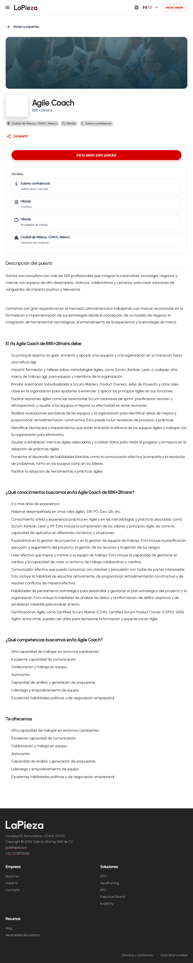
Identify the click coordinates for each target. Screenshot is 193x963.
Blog (9, 928)
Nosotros (12, 876)
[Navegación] (7, 7)
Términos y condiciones (137, 955)
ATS (103, 876)
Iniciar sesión (174, 7)
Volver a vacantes (26, 27)
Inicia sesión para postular (96, 155)
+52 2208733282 (18, 853)
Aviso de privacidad (174, 955)
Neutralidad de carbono (23, 935)
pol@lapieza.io (16, 848)
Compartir (20, 136)
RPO (103, 890)
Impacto (12, 883)
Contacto (13, 890)
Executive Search (112, 897)
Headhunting (109, 883)
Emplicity (106, 904)
